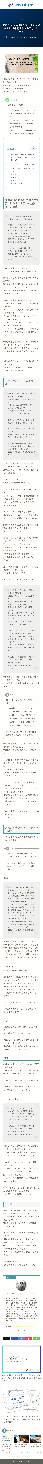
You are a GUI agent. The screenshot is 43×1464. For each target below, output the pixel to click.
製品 (14, 175)
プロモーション (18, 183)
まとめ (13, 188)
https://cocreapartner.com (24, 1326)
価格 (14, 177)
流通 (14, 180)
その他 (21, 19)
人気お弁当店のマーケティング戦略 (23, 169)
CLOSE (33, 148)
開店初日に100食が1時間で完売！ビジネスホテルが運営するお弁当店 (23, 157)
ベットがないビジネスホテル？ (23, 164)
